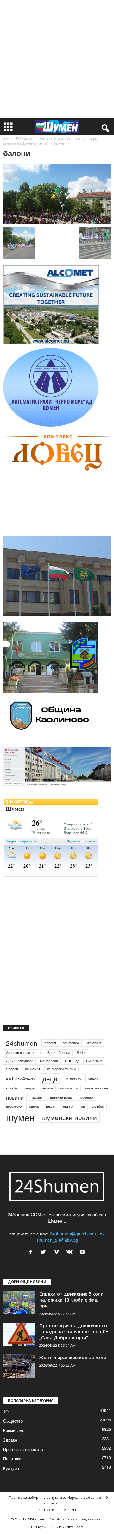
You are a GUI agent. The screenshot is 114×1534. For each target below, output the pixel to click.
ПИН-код (72, 1060)
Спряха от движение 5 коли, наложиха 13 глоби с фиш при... (72, 1300)
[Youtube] (83, 1252)
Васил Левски (59, 1052)
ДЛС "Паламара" (19, 1060)
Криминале (13, 1430)
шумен (20, 1117)
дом (6, 139)
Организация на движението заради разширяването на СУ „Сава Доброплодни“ (73, 1332)
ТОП (7, 1411)
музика (47, 1088)
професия (14, 1106)
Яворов (12, 1069)
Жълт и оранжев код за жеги (72, 1357)
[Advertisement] (57, 59)
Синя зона (94, 1060)
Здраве (10, 1440)
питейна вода (61, 1097)
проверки (86, 1097)
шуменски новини (69, 1117)
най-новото (69, 1088)
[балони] (57, 194)
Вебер (81, 1052)
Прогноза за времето (23, 1449)
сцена (34, 1106)
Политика (12, 1459)
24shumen (21, 1043)
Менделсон (49, 1060)
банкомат (32, 1069)
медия (29, 1088)
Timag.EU (38, 1526)
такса (50, 1106)
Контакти (46, 1509)
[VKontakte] (70, 1252)
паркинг (37, 1097)
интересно (73, 1078)
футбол (98, 1106)
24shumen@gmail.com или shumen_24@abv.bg (70, 1236)
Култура (11, 1468)
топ (82, 1106)
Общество (13, 1421)
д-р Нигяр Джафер (20, 1078)
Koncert (50, 1042)
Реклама (68, 1509)
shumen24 (71, 1042)
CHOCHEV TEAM (70, 1526)
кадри (93, 1078)
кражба (11, 1088)
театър (67, 1106)
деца (50, 1078)
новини (15, 1097)
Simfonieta (94, 1042)
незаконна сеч (96, 1088)
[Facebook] (31, 1252)
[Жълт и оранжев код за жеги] (19, 1366)
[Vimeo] (57, 1252)
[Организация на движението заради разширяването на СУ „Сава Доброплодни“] (19, 1334)
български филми (61, 1069)
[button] (104, 127)
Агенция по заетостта (23, 1052)
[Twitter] (44, 1252)
